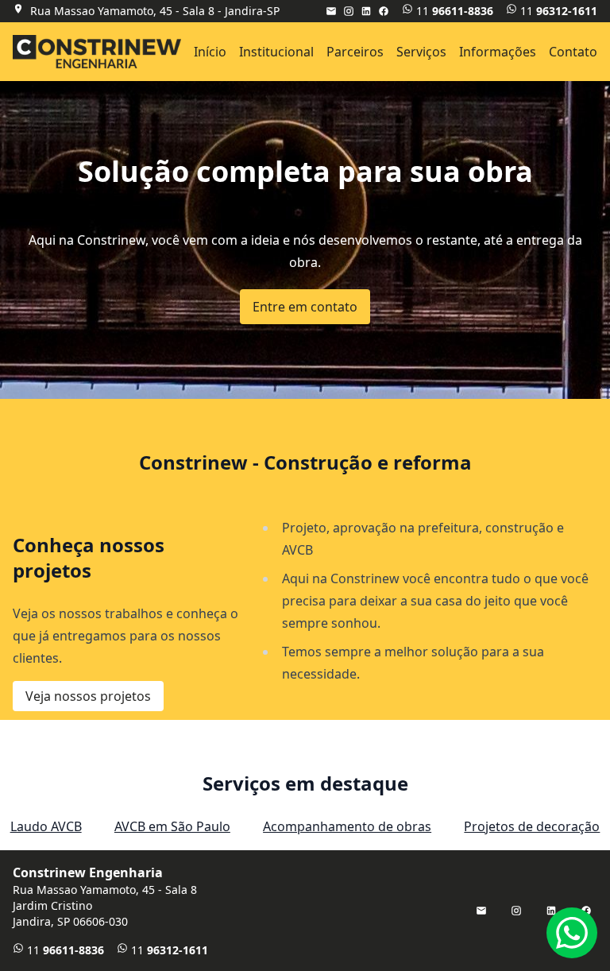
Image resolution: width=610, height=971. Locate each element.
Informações (497, 51)
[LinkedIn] (366, 11)
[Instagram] (348, 11)
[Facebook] (383, 11)
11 (454, 10)
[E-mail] (331, 11)
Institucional (276, 51)
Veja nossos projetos (88, 696)
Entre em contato (305, 306)
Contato (573, 51)
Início (210, 51)
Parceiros (355, 51)
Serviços (421, 51)
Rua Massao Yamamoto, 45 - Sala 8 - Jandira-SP (155, 10)
